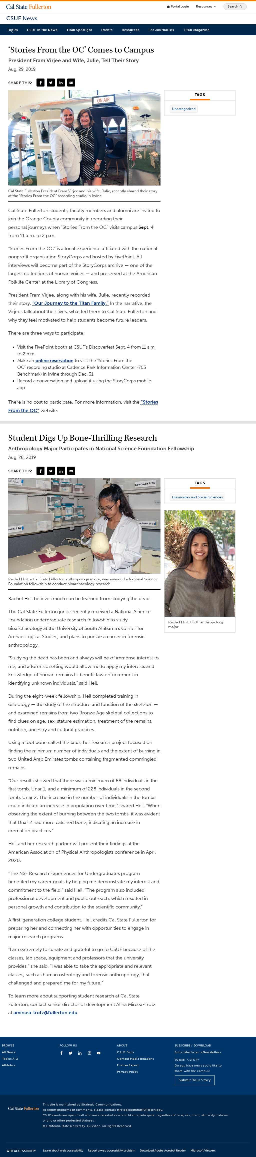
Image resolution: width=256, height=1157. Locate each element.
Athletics (9, 1065)
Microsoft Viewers (203, 1150)
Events (106, 30)
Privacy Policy (127, 1071)
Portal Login (178, 6)
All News (8, 1052)
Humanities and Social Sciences (197, 497)
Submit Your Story (194, 1080)
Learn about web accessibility (63, 1150)
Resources (206, 6)
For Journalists (161, 30)
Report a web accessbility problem (111, 1150)
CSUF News (21, 18)
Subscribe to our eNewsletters (198, 1052)
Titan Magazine (196, 30)
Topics (12, 30)
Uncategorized (184, 109)
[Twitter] (51, 83)
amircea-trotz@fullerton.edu (46, 1012)
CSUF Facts (125, 1052)
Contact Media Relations (135, 1058)
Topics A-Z (10, 1058)
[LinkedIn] (61, 83)
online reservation (55, 360)
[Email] (71, 83)
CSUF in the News (42, 30)
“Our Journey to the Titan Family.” (70, 303)
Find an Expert (128, 1065)
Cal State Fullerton (28, 6)
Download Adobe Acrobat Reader (163, 1150)
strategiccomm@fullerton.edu (139, 1109)
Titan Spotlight (79, 30)
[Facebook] (40, 83)
